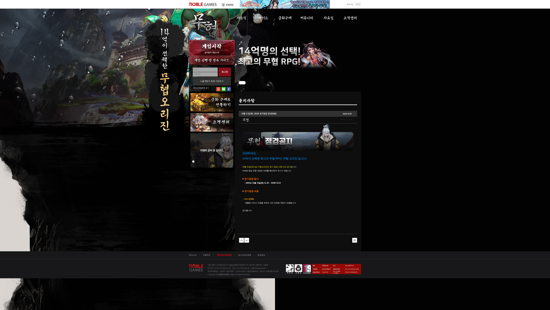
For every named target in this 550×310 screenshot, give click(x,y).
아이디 (195, 88)
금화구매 (285, 18)
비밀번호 (202, 88)
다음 (246, 240)
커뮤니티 (306, 18)
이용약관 (206, 255)
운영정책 (261, 255)
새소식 (241, 18)
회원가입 (350, 4)
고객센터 (350, 18)
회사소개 (192, 255)
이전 (241, 240)
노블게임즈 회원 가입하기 (211, 81)
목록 (354, 240)
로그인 (358, 4)
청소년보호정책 (244, 255)
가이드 (263, 18)
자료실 (328, 18)
